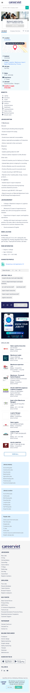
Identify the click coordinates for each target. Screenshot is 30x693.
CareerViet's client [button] (15, 414)
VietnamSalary (5, 560)
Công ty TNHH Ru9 (15, 357)
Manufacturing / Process (14, 64)
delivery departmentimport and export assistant (12, 282)
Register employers (6, 593)
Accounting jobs (7, 467)
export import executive (8, 290)
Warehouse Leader (15, 355)
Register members (6, 576)
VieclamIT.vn (4, 626)
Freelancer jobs (7, 526)
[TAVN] (6, 367)
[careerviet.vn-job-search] (7, 661)
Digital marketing (6, 641)
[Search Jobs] (27, 7)
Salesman (4, 650)
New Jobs (4, 555)
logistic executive (7, 297)
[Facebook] (1, 670)
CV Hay (3, 558)
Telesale (3, 648)
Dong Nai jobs (7, 500)
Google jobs (6, 524)
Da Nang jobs (6, 504)
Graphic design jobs (8, 535)
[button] (23, 31)
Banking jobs (6, 474)
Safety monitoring (6, 645)
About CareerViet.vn (6, 600)
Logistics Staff (14, 431)
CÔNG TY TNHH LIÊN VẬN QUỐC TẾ (18, 434)
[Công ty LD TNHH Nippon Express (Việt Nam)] (6, 390)
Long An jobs (6, 502)
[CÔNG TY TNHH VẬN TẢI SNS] (6, 445)
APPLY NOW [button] (15, 26)
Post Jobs (4, 584)
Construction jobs (8, 470)
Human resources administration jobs (13, 532)
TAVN (11, 366)
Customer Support (6, 616)
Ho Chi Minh (7, 40)
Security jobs (6, 472)
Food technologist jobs (9, 483)
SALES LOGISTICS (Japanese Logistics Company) (19, 388)
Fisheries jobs (7, 481)
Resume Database (6, 586)
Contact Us (4, 629)
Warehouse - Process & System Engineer (17, 376)
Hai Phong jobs (7, 506)
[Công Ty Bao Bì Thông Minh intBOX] (6, 403)
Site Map (3, 571)
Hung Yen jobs (7, 509)
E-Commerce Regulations (8, 607)
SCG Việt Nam (13, 347)
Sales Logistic (14, 422)
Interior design (5, 639)
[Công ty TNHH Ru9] (6, 358)
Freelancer (4, 636)
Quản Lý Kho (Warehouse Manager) (17, 401)
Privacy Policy (5, 603)
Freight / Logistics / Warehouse (12, 62)
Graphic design (5, 643)
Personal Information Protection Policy (11, 612)
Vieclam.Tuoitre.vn (6, 624)
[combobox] (13, 7)
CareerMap (4, 562)
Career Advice (5, 564)
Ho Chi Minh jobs (7, 493)
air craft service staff (8, 287)
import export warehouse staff (10, 294)
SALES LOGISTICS (15, 442)
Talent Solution (5, 588)
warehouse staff (20, 287)
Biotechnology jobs (8, 478)
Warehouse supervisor (17, 364)
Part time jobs (7, 522)
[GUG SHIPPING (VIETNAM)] (6, 425)
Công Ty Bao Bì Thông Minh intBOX (17, 404)
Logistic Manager (15, 413)
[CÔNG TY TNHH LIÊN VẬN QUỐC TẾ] (6, 434)
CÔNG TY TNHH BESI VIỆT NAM (15, 22)
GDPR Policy (4, 605)
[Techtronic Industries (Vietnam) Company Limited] (6, 378)
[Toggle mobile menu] (2, 2)
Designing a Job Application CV (15, 264)
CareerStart (4, 574)
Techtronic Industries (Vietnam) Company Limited (18, 379)
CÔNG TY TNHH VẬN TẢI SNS (17, 444)
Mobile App (4, 569)
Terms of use (4, 609)
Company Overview (15, 31)
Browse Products (6, 590)
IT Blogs (3, 567)
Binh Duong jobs (7, 498)
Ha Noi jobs (6, 496)
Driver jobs (6, 530)
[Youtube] (7, 670)
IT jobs (5, 528)
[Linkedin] (4, 670)
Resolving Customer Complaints (9, 614)
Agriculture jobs (7, 476)
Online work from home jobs (10, 519)
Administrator (5, 652)
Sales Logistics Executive (17, 346)
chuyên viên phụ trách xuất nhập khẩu (12, 278)
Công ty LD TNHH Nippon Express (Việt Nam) (16, 392)
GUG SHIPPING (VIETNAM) (16, 424)
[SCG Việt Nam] (6, 348)
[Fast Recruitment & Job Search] (15, 2)
